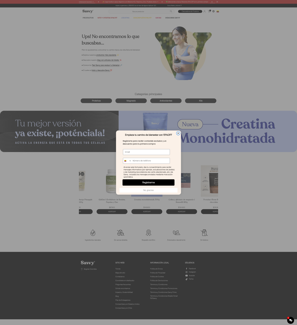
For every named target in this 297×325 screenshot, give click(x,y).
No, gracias (148, 190)
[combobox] (127, 161)
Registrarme (148, 182)
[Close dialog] (178, 133)
